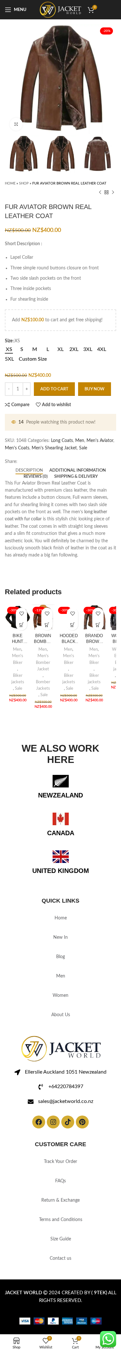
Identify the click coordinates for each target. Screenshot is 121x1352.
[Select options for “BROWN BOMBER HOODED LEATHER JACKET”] (47, 624)
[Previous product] (100, 192)
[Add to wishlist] (21, 613)
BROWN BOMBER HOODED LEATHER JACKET (43, 639)
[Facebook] (38, 1122)
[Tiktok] (67, 1122)
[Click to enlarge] (16, 124)
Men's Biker (17, 659)
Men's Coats (17, 448)
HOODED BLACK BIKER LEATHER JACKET (68, 639)
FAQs (60, 1181)
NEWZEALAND (60, 795)
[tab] (29, 471)
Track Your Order (60, 1161)
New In (60, 937)
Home (10, 183)
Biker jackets (17, 679)
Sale (83, 448)
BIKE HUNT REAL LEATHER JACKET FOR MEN (17, 639)
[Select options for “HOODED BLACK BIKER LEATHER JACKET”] (72, 624)
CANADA (60, 832)
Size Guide (60, 1239)
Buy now (95, 389)
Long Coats (62, 440)
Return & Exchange (60, 1200)
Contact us (60, 1258)
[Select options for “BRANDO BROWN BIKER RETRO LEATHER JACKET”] (98, 624)
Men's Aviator (99, 440)
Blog (60, 957)
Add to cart (54, 389)
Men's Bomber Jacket (43, 662)
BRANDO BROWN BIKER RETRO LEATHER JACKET (94, 639)
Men (79, 440)
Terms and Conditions (60, 1219)
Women (60, 995)
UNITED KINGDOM (60, 870)
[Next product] (113, 192)
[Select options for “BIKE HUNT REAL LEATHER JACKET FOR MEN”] (21, 624)
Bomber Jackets (43, 685)
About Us (60, 1015)
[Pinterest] (82, 1122)
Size (9, 341)
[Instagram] (53, 1122)
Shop (24, 183)
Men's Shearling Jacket (54, 448)
